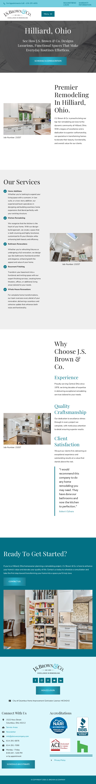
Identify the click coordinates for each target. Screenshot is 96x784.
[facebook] (35, 680)
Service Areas (12, 727)
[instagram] (41, 680)
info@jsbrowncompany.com (17, 736)
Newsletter (11, 732)
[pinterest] (48, 680)
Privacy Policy (60, 760)
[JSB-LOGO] (17, 10)
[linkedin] (60, 680)
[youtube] (54, 680)
